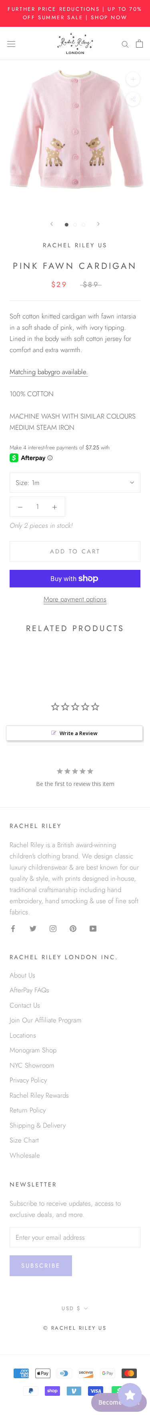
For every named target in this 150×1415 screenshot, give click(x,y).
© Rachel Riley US (74, 1328)
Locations (23, 1035)
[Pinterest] (73, 927)
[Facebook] (13, 927)
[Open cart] (139, 43)
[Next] (98, 224)
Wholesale (25, 1155)
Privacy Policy (28, 1080)
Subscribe (40, 1265)
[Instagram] (53, 927)
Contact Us (25, 1005)
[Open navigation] (11, 43)
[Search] (125, 43)
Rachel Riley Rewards (39, 1095)
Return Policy (28, 1110)
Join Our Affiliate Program (46, 1020)
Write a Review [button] (79, 733)
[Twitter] (33, 927)
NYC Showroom (32, 1065)
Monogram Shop (33, 1050)
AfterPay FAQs (29, 990)
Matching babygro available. (49, 372)
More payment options (75, 599)
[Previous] (51, 224)
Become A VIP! (119, 1402)
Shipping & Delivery (38, 1125)
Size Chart (24, 1140)
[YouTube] (93, 927)
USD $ (71, 1308)
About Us (22, 975)
